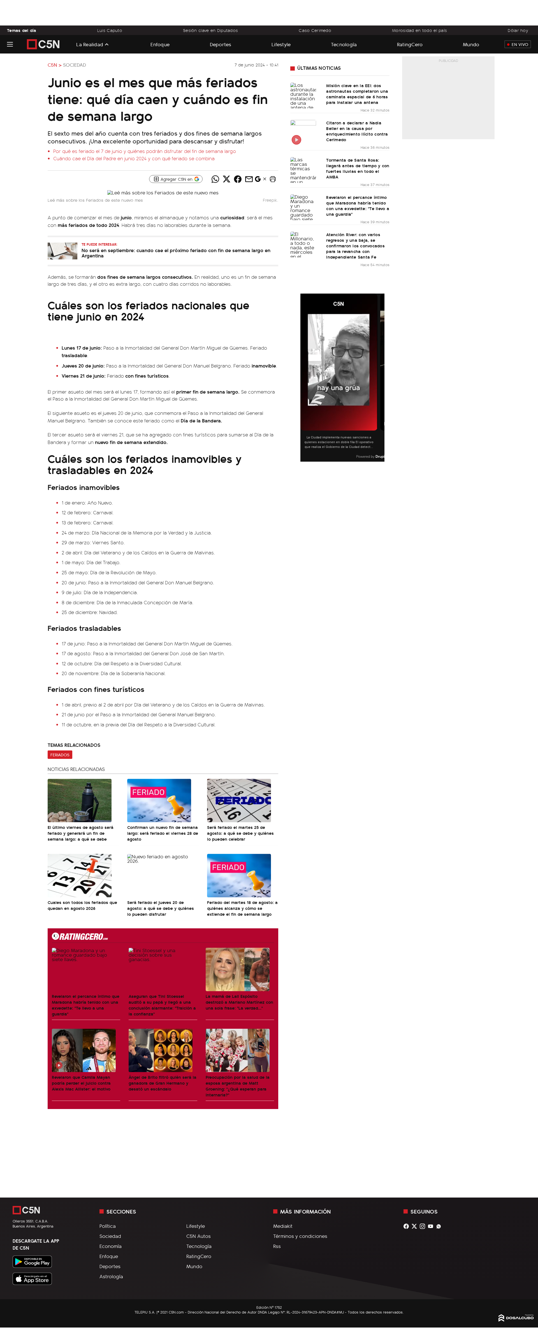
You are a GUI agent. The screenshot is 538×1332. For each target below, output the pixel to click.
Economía (110, 1246)
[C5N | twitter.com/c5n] (416, 1226)
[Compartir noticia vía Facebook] (237, 179)
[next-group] (380, 377)
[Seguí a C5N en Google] (257, 180)
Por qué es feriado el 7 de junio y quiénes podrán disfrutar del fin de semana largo (144, 151)
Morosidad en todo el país (419, 30)
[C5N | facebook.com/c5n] (408, 1226)
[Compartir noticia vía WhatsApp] (215, 179)
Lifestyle (281, 44)
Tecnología (344, 44)
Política (107, 1225)
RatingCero (410, 44)
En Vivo (520, 44)
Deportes (220, 44)
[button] (272, 179)
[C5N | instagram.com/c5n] (424, 1226)
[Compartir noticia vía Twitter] (226, 179)
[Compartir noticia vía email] (248, 179)
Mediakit (283, 1225)
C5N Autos (198, 1236)
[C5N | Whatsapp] (440, 1226)
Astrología (111, 1276)
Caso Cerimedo (315, 30)
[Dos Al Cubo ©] (516, 1319)
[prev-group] (303, 377)
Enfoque (160, 44)
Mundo (471, 44)
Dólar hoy (518, 30)
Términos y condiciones (300, 1236)
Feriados (59, 755)
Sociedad (74, 65)
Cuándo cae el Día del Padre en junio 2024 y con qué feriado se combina (134, 158)
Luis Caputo (109, 30)
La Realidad (89, 44)
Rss (277, 1246)
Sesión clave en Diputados (210, 30)
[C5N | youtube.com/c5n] (432, 1226)
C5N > (55, 65)
